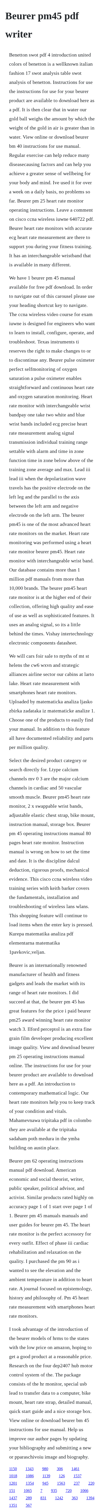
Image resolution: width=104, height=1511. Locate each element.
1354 (30, 1483)
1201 (13, 1483)
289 (29, 1498)
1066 (84, 1490)
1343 (29, 1469)
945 (45, 1483)
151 (12, 1490)
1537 (77, 1476)
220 (91, 1483)
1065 (28, 1490)
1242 (59, 1498)
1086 (30, 1476)
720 (69, 1490)
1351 (13, 1505)
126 (62, 1476)
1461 (75, 1469)
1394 (90, 1498)
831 (43, 1498)
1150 (13, 1469)
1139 (46, 1476)
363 (75, 1498)
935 (54, 1490)
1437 (13, 1498)
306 (60, 1469)
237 (77, 1483)
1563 (61, 1483)
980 (45, 1469)
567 (29, 1505)
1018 (13, 1476)
